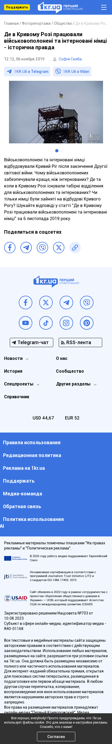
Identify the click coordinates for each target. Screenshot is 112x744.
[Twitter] (58, 247)
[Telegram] (26, 247)
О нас (61, 358)
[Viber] (42, 247)
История (13, 371)
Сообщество (70, 371)
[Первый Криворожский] (60, 7)
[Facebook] (9, 247)
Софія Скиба (70, 59)
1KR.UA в (31, 71)
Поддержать (17, 7)
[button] (56, 150)
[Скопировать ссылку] (75, 247)
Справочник (16, 396)
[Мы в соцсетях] (25, 302)
